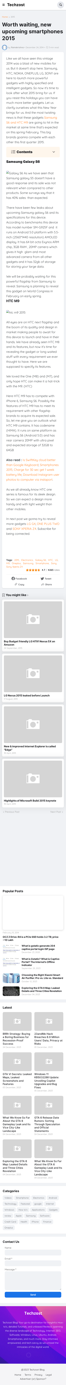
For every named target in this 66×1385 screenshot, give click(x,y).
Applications (38, 1209)
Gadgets (53, 1209)
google (37, 1203)
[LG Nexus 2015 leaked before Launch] (33, 673)
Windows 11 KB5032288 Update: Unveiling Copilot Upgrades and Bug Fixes (46, 1080)
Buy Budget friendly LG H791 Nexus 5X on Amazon (29, 643)
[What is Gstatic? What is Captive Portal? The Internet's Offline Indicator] (11, 962)
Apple (18, 1215)
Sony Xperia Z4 (14, 566)
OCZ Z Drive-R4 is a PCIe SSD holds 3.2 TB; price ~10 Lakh (30, 938)
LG (56, 560)
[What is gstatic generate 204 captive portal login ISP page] (11, 949)
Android (53, 1197)
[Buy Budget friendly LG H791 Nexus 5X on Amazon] (33, 619)
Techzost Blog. (37, 1369)
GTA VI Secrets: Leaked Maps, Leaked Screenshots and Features (17, 1079)
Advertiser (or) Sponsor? (33, 1378)
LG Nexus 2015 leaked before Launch (27, 695)
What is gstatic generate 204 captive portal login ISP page (38, 947)
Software (44, 1215)
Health (24, 1221)
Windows (9, 1209)
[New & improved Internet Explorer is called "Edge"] (33, 724)
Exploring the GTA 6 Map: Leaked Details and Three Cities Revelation (42, 989)
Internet (50, 1203)
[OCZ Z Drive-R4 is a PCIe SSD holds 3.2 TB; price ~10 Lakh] (33, 913)
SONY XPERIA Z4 (24, 529)
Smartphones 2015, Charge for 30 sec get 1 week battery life (32, 470)
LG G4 (31, 524)
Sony (54, 563)
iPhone (35, 1221)
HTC (50, 560)
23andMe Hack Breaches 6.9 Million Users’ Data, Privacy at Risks (48, 1038)
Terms (28, 1374)
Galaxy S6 (40, 560)
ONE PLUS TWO (48, 524)
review (8, 1215)
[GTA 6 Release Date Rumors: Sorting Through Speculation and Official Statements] (48, 1105)
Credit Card (10, 1221)
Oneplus (16, 563)
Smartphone (42, 563)
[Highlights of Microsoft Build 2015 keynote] (33, 779)
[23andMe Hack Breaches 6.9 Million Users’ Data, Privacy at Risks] (48, 1021)
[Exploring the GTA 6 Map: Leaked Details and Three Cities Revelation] (11, 991)
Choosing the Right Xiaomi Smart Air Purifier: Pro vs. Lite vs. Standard (42, 976)
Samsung (28, 563)
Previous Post (12, 811)
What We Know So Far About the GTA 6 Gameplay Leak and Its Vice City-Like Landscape (16, 1124)
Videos (8, 1197)
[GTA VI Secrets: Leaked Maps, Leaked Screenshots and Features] (17, 1061)
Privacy (38, 1374)
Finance (47, 1221)
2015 (13, 17)
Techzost (16, 4)
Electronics (27, 560)
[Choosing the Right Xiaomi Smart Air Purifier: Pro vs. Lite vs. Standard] (11, 978)
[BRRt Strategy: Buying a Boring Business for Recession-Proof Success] (17, 1021)
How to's (23, 1209)
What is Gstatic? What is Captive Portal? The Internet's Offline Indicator (40, 961)
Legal (49, 1374)
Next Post (55, 811)
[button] (4, 5)
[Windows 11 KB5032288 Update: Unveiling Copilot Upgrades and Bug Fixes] (48, 1061)
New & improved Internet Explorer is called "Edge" (30, 748)
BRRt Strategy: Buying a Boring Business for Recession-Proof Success (16, 1038)
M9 (8, 563)
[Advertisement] (33, 850)
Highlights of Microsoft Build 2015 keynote (30, 800)
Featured (25, 1203)
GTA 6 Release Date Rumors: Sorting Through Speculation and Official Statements (47, 1124)
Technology (10, 1203)
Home (5, 17)
